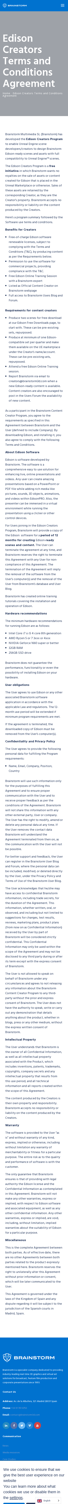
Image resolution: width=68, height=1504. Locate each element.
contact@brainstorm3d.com (25, 1414)
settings (16, 1497)
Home (6, 93)
